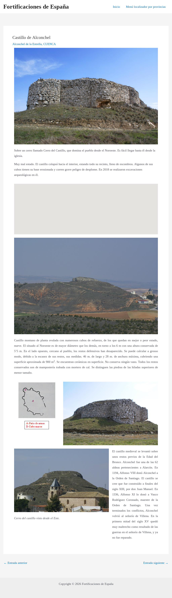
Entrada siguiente (155, 562)
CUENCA (49, 44)
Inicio (116, 6)
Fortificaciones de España (36, 6)
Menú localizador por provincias (146, 6)
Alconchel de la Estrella (27, 44)
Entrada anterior (15, 562)
